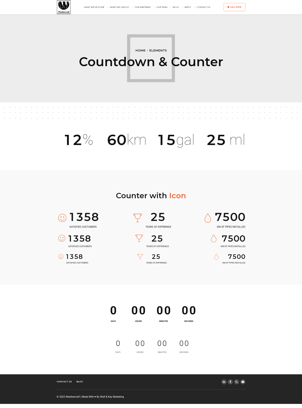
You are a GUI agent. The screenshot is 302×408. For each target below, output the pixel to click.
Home (140, 50)
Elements (158, 50)
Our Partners (143, 7)
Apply (188, 7)
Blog (176, 7)
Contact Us (203, 7)
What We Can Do (119, 7)
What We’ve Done (94, 7)
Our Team (161, 7)
